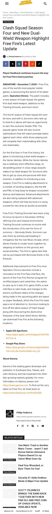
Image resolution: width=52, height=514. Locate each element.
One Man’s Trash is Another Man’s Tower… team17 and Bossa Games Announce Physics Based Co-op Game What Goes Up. (33, 452)
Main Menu (14, 12)
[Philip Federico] (5, 56)
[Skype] (33, 425)
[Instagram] (23, 425)
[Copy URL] (39, 64)
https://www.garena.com (15, 385)
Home (5, 12)
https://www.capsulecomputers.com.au (31, 417)
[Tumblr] (19, 64)
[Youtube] (43, 425)
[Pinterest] (26, 64)
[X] (12, 64)
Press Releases (27, 12)
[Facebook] (6, 64)
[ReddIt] (32, 64)
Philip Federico (15, 56)
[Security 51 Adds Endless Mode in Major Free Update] (10, 481)
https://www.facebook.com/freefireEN (22, 392)
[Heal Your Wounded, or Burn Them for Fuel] (10, 468)
